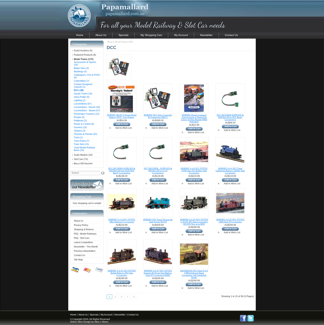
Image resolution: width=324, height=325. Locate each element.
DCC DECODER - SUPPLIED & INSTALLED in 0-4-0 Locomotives (158, 170)
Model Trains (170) (83, 59)
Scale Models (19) (83, 155)
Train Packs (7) (81, 141)
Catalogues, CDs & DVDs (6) (87, 76)
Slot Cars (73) (81, 159)
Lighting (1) (80, 100)
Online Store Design (80, 322)
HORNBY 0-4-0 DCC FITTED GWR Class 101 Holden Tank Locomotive (194, 170)
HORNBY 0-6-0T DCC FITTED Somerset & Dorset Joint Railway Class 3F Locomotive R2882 (158, 273)
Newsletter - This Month (86, 246)
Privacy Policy (81, 225)
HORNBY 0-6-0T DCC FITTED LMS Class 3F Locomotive (230, 220)
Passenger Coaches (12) (86, 114)
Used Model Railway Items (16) (84, 149)
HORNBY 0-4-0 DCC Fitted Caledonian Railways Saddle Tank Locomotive (230, 170)
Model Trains (121, 42)
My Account (181, 35)
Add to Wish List (123, 128)
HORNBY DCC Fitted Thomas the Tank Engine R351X (158, 220)
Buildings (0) (80, 71)
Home (79, 35)
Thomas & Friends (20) (85, 134)
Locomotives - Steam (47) (87, 110)
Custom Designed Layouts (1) (83, 85)
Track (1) (78, 137)
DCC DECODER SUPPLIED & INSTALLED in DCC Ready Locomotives (230, 117)
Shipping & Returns (84, 229)
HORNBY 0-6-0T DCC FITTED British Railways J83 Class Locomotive (122, 273)
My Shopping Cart (151, 35)
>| (134, 296)
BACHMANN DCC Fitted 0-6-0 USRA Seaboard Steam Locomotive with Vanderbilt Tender (194, 274)
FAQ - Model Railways (85, 233)
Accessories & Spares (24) (85, 63)
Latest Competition (83, 242)
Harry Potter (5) (81, 97)
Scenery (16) (80, 127)
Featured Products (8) (85, 55)
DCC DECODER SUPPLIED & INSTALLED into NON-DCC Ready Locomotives (121, 170)
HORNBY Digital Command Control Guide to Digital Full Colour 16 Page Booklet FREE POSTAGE (194, 118)
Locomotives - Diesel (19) (87, 107)
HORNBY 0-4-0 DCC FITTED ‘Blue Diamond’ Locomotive (121, 220)
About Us (100, 35)
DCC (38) (79, 90)
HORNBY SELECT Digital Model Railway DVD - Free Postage (121, 116)
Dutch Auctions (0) (83, 50)
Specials (123, 35)
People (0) (79, 117)
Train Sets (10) (81, 144)
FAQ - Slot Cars (81, 238)
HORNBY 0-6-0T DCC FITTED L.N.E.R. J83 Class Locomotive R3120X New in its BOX (194, 221)
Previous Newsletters (84, 251)
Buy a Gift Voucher (83, 163)
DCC (131, 42)
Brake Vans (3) (81, 68)
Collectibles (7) (81, 81)
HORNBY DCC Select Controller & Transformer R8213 (158, 116)
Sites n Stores (101, 322)
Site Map (78, 259)
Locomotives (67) (83, 103)
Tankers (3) (79, 130)
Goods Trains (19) (83, 93)
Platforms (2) (80, 120)
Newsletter (206, 35)
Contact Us (231, 35)
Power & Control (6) (84, 124)
